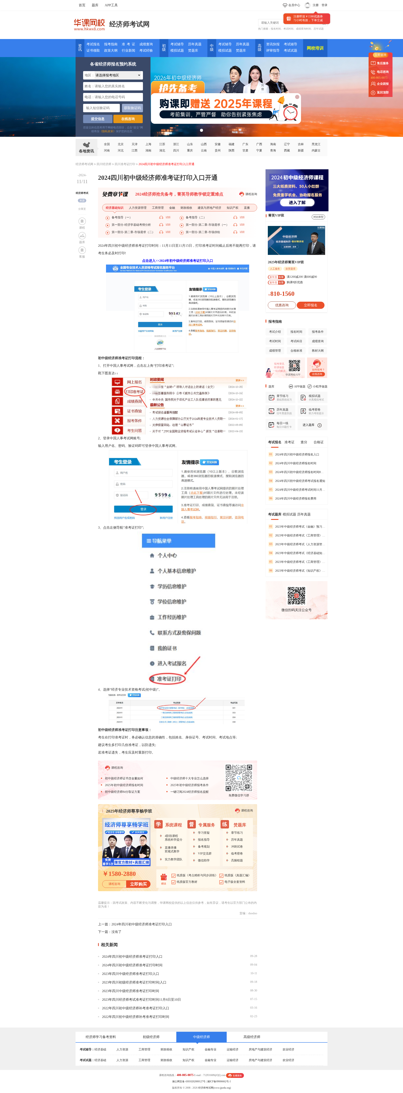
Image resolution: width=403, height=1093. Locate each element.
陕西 (231, 150)
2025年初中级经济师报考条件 (189, 785)
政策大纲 (111, 50)
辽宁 (287, 144)
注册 (316, 5)
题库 (95, 5)
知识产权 (188, 1049)
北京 (121, 144)
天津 (134, 144)
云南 (204, 150)
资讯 (80, 47)
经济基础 (100, 1049)
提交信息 (98, 119)
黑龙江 (316, 144)
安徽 (218, 144)
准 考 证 (128, 44)
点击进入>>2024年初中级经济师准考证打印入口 (177, 260)
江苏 (162, 144)
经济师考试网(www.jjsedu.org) (214, 1087)
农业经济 (288, 1049)
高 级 (260, 47)
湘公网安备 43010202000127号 (188, 1081)
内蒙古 (316, 150)
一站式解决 (279, 370)
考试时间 (288, 28)
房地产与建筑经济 (260, 1049)
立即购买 (138, 884)
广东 (245, 144)
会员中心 (294, 5)
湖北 (162, 150)
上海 (148, 144)
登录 (324, 5)
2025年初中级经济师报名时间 (124, 785)
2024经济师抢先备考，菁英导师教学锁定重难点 (179, 194)
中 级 (212, 47)
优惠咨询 (282, 305)
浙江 (176, 144)
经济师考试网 (129, 24)
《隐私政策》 (107, 131)
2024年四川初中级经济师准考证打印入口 (141, 924)
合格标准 (296, 350)
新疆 (301, 150)
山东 (190, 144)
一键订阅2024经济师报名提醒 (189, 791)
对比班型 (318, 216)
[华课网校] (91, 23)
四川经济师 (104, 164)
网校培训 (315, 48)
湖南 (148, 150)
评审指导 (273, 50)
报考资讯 (279, 363)
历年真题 (195, 44)
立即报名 (310, 305)
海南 (273, 144)
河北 (121, 150)
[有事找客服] (235, 1075)
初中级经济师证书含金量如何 (124, 778)
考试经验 (146, 50)
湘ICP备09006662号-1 (219, 1081)
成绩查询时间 (303, 28)
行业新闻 (128, 50)
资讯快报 (273, 44)
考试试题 (290, 50)
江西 (134, 150)
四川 (176, 150)
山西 (204, 144)
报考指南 (111, 44)
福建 (231, 144)
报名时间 (276, 28)
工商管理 (144, 1049)
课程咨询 (251, 194)
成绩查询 (146, 44)
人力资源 (122, 1049)
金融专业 (210, 1049)
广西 (259, 144)
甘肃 (245, 150)
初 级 (164, 47)
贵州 (218, 150)
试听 (168, 217)
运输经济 (232, 1049)
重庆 (190, 150)
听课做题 (279, 367)
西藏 (287, 150)
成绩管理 (275, 350)
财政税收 (166, 1049)
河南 (107, 150)
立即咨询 (380, 54)
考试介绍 (275, 331)
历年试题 (319, 28)
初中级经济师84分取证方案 (122, 791)
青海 (273, 150)
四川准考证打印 (125, 164)
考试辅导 (177, 44)
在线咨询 (128, 119)
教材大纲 (318, 350)
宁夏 (259, 150)
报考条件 (318, 331)
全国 (107, 144)
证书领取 (93, 50)
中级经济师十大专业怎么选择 (189, 778)
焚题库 (193, 50)
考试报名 (93, 44)
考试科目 (296, 341)
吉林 (301, 144)
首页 (82, 5)
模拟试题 (177, 50)
